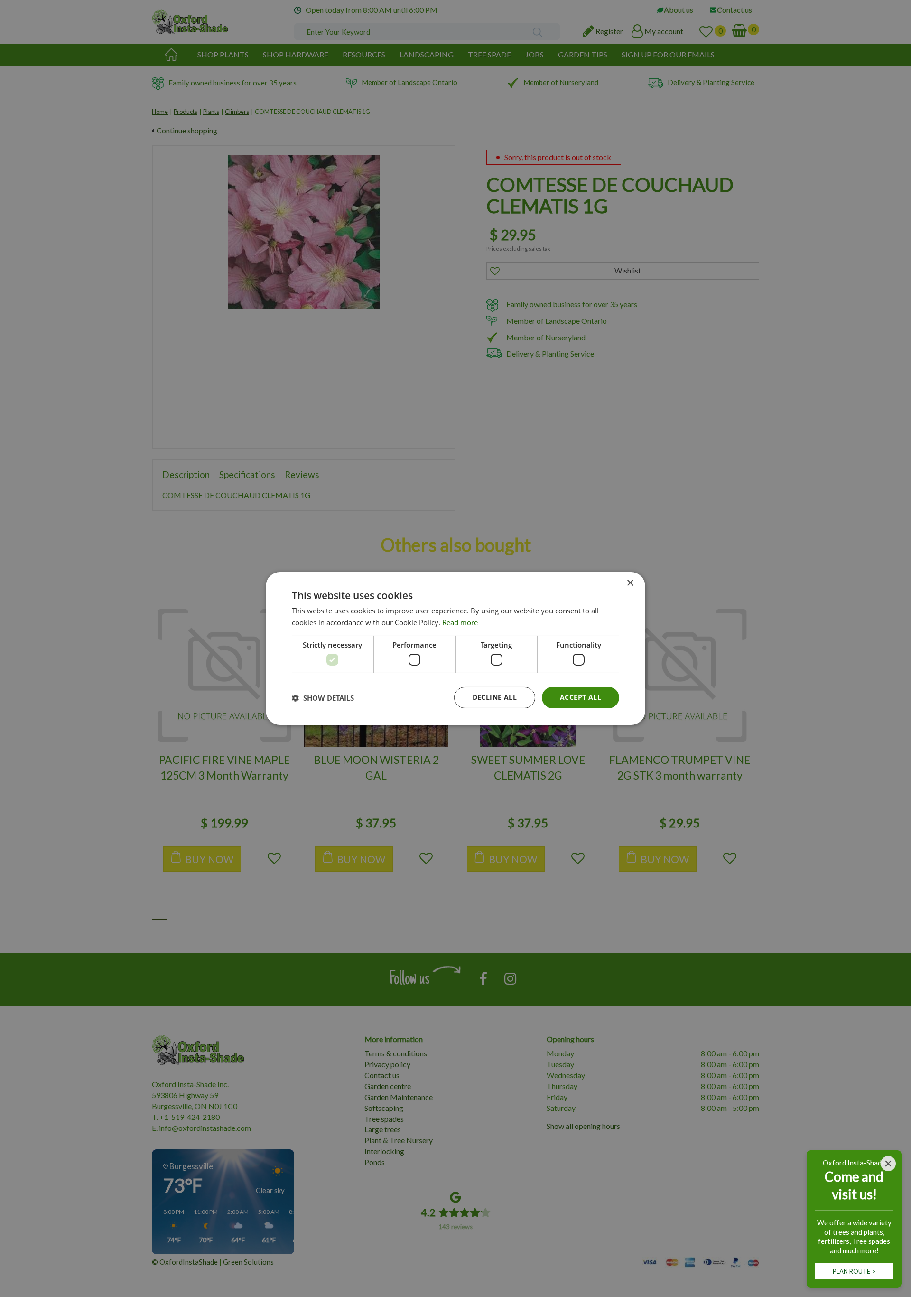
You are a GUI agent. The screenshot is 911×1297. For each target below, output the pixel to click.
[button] (323, 698)
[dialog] (455, 648)
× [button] (629, 583)
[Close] (888, 1163)
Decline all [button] (495, 697)
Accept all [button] (580, 697)
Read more (460, 622)
